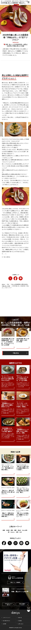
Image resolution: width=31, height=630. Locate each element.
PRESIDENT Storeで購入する (8, 604)
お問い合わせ (20, 623)
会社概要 (4, 623)
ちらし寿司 (24, 530)
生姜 (17, 532)
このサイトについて (6, 617)
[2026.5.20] (23, 504)
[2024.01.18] (8, 332)
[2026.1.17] (23, 458)
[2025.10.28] (8, 504)
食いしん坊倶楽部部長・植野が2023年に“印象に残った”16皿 (17, 45)
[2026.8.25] (8, 369)
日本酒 (7, 530)
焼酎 (4, 530)
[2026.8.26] (23, 422)
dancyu (3, 284)
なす (21, 532)
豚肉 (12, 530)
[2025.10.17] (23, 395)
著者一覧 (20, 617)
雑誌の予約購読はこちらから (22, 604)
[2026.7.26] (8, 458)
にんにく (13, 532)
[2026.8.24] (23, 369)
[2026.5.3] (23, 481)
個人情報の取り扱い (6, 620)
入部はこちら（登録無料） (15, 582)
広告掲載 (20, 620)
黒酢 (15, 530)
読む (8, 284)
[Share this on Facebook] (15, 278)
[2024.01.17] (23, 332)
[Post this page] (10, 278)
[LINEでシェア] (21, 278)
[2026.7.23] (8, 481)
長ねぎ (19, 530)
